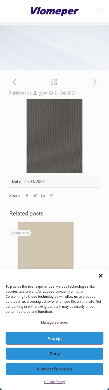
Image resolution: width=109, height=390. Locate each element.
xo (41, 93)
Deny (55, 353)
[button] (100, 275)
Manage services (54, 322)
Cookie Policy (54, 382)
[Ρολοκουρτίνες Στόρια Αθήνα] (54, 11)
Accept (55, 338)
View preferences (54, 369)
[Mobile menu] (101, 11)
